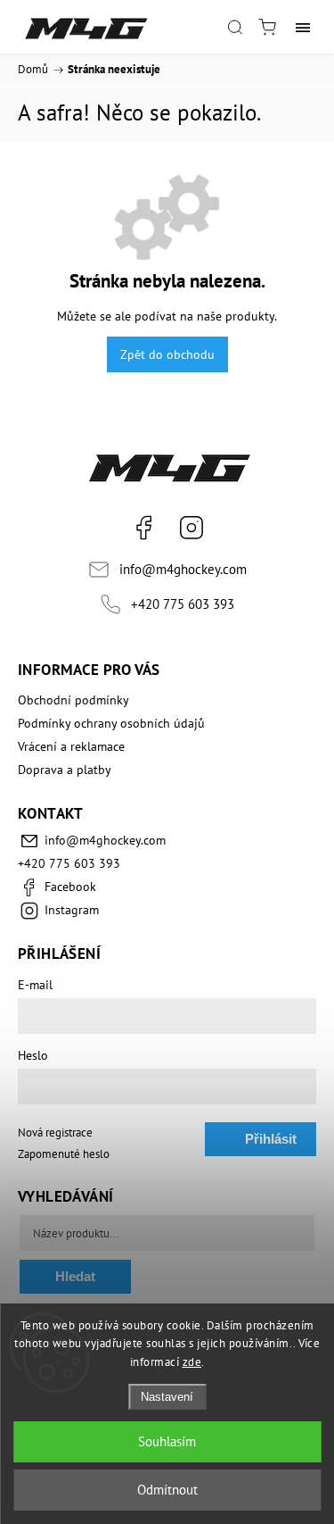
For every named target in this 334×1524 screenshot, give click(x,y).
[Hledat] (235, 26)
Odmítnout (167, 1489)
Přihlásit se (271, 1143)
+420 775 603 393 (182, 603)
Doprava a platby (64, 770)
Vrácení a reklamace (71, 746)
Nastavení (167, 1396)
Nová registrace (55, 1132)
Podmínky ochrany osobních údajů (111, 723)
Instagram (191, 527)
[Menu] (303, 27)
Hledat (75, 1276)
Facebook (143, 527)
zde (192, 1362)
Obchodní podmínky (73, 700)
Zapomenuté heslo (64, 1153)
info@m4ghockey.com (183, 569)
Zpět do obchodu (167, 354)
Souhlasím (167, 1441)
